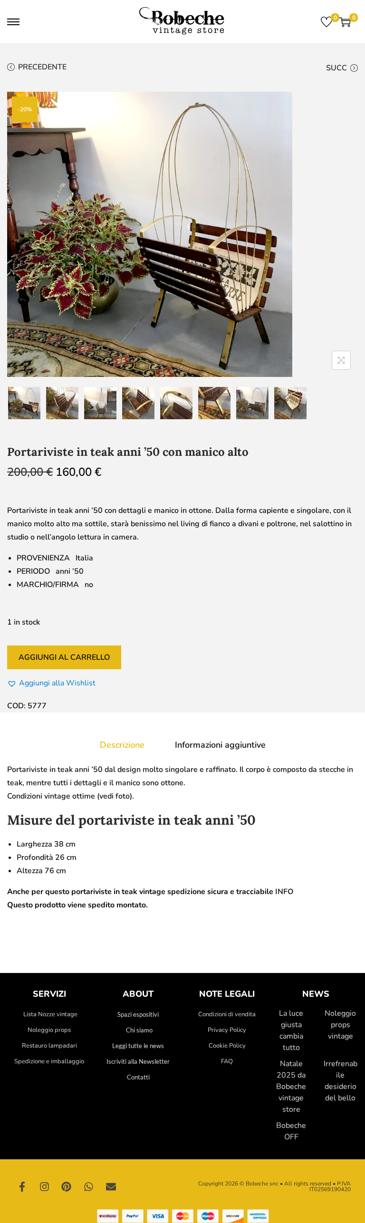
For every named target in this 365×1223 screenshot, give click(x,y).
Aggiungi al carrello (64, 657)
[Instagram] (45, 1186)
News (315, 994)
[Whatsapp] (89, 1186)
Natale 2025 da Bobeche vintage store (291, 1087)
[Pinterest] (66, 1186)
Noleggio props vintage (340, 1024)
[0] (326, 22)
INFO (284, 891)
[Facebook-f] (22, 1186)
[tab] (122, 744)
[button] (51, 683)
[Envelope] (111, 1186)
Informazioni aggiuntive (220, 745)
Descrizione (122, 745)
